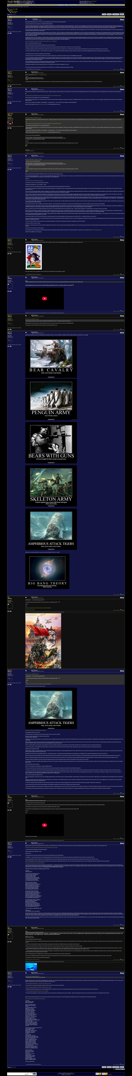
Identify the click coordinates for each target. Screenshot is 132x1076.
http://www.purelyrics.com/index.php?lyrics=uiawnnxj (35, 998)
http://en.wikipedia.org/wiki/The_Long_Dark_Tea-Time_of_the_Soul (38, 983)
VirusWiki (27, 6)
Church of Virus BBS (13, 9)
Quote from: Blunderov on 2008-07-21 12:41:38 (33, 117)
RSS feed (110, 1074)
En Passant (14, 12)
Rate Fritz (9, 282)
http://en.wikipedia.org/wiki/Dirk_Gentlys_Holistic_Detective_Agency (39, 987)
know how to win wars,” (43, 104)
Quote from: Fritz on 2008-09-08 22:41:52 (32, 976)
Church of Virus (91, 3)
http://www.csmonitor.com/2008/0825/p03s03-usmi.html (35, 730)
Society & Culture (14, 11)
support (65, 1074)
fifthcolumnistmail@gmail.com (96, 229)
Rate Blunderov (10, 24)
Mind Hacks (30, 936)
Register (94, 1)
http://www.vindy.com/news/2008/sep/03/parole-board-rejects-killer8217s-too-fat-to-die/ (41, 847)
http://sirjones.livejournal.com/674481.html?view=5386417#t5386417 (38, 607)
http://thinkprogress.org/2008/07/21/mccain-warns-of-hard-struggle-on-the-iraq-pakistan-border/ (43, 95)
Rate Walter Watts (10, 119)
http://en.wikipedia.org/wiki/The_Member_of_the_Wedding (37, 991)
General (11, 10)
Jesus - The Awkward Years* (41, 74)
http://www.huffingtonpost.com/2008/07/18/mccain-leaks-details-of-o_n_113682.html (41, 41)
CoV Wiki (90, 2)
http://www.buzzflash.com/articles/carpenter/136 (34, 180)
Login (91, 1)
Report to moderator (117, 69)
